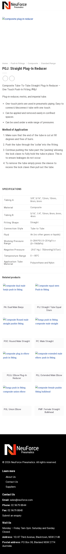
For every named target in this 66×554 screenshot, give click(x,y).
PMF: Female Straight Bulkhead (49, 411)
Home (5, 63)
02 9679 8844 (18, 505)
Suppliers (11, 486)
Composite (33, 63)
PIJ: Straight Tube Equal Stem (49, 308)
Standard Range (48, 63)
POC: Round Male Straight (17, 341)
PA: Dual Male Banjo (14, 307)
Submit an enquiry (11, 515)
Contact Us (12, 481)
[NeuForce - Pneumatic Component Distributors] (17, 5)
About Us (11, 477)
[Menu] (62, 5)
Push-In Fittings (18, 63)
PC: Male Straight (45, 341)
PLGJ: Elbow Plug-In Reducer (17, 377)
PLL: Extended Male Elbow (49, 375)
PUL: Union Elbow (12, 409)
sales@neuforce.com (21, 500)
